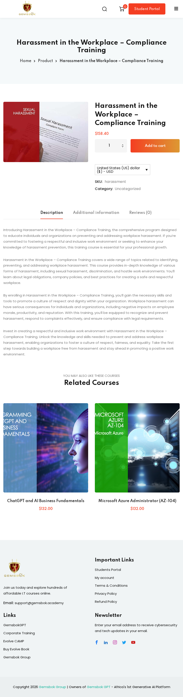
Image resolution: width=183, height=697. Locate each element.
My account (104, 577)
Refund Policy (106, 601)
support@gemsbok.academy (39, 603)
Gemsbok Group (17, 657)
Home (25, 61)
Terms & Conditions (111, 585)
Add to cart (155, 146)
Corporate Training (19, 633)
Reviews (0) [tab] (140, 213)
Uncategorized (128, 188)
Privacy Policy (106, 593)
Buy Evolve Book (16, 649)
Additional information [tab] (96, 213)
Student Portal (147, 9)
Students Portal (108, 569)
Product (45, 61)
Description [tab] (51, 213)
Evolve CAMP (13, 641)
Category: (104, 188)
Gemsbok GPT (98, 686)
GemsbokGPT (14, 625)
